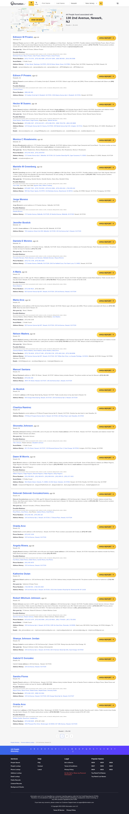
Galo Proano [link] (36, 55)
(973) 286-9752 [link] (50, 123)
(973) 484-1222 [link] (29, 693)
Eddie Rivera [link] (32, 559)
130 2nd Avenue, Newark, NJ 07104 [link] (65, 291)
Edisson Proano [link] (46, 55)
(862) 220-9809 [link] (71, 123)
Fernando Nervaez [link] (18, 258)
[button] (57, 736)
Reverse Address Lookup (27, 742)
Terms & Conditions (70, 766)
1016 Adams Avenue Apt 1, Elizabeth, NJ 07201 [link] (66, 95)
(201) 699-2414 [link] (49, 476)
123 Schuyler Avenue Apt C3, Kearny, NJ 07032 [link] (39, 126)
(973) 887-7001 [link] (29, 188)
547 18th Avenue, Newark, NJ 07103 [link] (66, 724)
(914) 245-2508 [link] (70, 58)
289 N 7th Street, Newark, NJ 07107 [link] (35, 380)
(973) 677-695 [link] (39, 353)
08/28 (111, 762)
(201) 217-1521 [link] (69, 476)
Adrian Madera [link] (47, 350)
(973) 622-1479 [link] (29, 619)
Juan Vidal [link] (16, 185)
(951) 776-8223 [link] (60, 619)
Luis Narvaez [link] (38, 258)
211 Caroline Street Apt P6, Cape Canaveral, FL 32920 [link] (69, 155)
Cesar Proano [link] (55, 55)
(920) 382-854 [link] (60, 58)
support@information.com (86, 802)
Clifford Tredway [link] (47, 185)
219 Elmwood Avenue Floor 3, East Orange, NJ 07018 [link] (62, 448)
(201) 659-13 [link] (59, 476)
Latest (40, 769)
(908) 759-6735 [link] (60, 123)
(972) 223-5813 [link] (50, 619)
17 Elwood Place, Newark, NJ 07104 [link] (61, 517)
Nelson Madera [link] (28, 350)
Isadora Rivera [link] (41, 512)
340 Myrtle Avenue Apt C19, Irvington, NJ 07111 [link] (68, 126)
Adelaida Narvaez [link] (48, 258)
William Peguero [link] (18, 473)
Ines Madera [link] (56, 317)
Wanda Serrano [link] (52, 120)
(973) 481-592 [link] (29, 514)
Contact (40, 766)
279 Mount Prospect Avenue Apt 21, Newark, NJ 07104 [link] (41, 416)
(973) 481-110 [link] (38, 514)
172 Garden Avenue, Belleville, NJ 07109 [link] (37, 214)
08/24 (93, 769)
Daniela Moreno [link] (17, 211)
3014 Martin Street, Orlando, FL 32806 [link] (36, 482)
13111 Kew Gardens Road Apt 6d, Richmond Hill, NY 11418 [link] (68, 589)
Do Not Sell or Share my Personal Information (75, 773)
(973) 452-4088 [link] (39, 58)
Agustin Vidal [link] (38, 185)
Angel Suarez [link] (34, 120)
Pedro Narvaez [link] (29, 258)
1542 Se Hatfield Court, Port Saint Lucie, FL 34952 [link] (65, 263)
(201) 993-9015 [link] (29, 476)
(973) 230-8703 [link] (39, 152)
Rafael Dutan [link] (34, 690)
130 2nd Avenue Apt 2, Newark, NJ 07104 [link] (37, 589)
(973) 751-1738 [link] (29, 260)
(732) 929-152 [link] (70, 188)
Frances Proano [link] (18, 89)
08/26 (102, 766)
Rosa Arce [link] (26, 718)
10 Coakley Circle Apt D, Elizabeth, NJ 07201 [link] (38, 95)
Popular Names (97, 759)
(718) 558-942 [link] (29, 587)
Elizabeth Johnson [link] (37, 442)
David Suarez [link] (26, 120)
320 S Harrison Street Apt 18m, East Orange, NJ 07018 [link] (66, 650)
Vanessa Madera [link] (18, 350)
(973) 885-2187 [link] (29, 123)
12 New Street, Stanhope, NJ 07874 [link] (35, 64)
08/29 (102, 762)
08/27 (93, 766)
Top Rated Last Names (98, 776)
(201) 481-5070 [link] (29, 562)
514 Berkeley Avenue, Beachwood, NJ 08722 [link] (59, 191)
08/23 (102, 769)
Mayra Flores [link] (17, 690)
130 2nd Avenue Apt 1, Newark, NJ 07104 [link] (59, 380)
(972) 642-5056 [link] (39, 619)
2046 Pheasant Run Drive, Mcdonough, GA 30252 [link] (40, 724)
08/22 (111, 769)
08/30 (93, 762)
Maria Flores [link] (25, 690)
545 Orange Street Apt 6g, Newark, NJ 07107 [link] (38, 397)
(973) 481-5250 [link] (39, 260)
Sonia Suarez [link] (17, 120)
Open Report (105, 38)
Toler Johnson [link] (17, 442)
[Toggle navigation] (117, 3)
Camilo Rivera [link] (41, 559)
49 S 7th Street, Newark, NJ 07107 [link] (35, 448)
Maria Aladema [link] (17, 286)
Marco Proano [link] (28, 55)
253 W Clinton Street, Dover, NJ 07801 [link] (58, 64)
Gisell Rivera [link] (50, 512)
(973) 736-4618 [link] (29, 353)
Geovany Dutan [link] (52, 690)
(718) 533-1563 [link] (39, 587)
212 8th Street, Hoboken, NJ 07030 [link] (59, 482)
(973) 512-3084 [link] (50, 188)
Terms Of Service (58, 810)
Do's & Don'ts (68, 762)
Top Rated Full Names (98, 773)
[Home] (18, 3)
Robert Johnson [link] (29, 616)
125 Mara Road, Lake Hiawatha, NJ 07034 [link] (71, 416)
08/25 (111, 766)
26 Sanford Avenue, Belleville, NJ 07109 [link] (62, 214)
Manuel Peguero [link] (38, 473)
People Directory (15, 742)
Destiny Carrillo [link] (17, 718)
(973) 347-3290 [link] (50, 58)
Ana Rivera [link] (49, 559)
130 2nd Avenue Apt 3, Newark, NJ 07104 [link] (68, 231)
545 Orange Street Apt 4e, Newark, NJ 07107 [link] (60, 696)
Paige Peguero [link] (27, 473)
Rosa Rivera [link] (16, 512)
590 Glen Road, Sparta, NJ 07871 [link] (35, 191)
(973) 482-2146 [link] (60, 353)
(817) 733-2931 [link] (71, 619)
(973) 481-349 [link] (29, 378)
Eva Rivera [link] (16, 559)
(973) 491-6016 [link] (29, 152)
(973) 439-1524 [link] (60, 188)
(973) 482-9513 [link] (29, 288)
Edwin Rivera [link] (24, 559)
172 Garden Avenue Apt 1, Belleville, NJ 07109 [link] (39, 155)
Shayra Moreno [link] (59, 258)
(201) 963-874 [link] (39, 476)
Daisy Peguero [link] (58, 473)
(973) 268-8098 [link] (70, 353)
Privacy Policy (69, 769)
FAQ (39, 762)
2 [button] (66, 736)
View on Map (37, 20)
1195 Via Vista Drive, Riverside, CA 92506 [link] (62, 625)
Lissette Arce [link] (33, 718)
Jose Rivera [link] (24, 512)
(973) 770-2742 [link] (29, 58)
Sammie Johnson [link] (18, 616)
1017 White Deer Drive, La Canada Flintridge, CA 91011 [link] (71, 356)
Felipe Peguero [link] (48, 473)
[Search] (101, 3)
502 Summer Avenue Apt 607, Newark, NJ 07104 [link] (39, 291)
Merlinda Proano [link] (18, 55)
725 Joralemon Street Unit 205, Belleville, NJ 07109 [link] (40, 231)
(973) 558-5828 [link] (29, 721)
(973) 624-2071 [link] (39, 123)
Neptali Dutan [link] (43, 690)
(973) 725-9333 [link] (39, 188)
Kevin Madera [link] (38, 350)
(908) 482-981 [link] (29, 92)
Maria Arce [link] (55, 350)
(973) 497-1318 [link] (29, 534)
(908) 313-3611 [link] (39, 693)
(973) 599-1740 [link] (49, 353)
